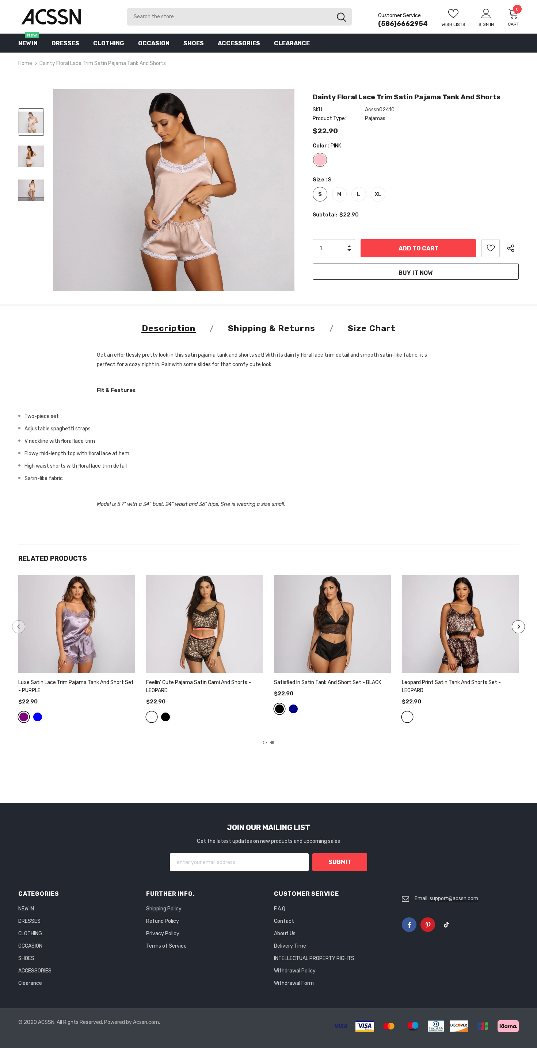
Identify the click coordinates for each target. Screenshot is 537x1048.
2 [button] (272, 742)
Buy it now (416, 272)
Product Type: (329, 118)
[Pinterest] (427, 924)
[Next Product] (518, 626)
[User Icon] (486, 13)
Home (25, 63)
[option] (173, 190)
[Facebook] (409, 924)
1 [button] (265, 742)
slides (204, 364)
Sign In (486, 24)
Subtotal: (325, 215)
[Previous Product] (18, 626)
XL (378, 194)
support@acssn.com (454, 898)
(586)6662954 (403, 24)
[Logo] (67, 17)
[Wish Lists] (490, 248)
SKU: (318, 110)
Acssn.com (146, 1022)
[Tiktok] (446, 924)
